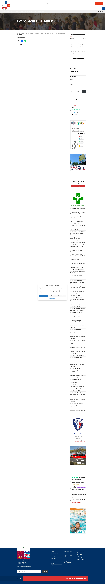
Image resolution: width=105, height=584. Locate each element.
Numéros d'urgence (81, 557)
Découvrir (43, 3)
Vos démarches (74, 71)
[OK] (84, 91)
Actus (15, 3)
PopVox (99, 4)
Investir (50, 3)
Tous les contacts (81, 551)
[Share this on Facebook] (22, 41)
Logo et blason (80, 556)
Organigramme (80, 552)
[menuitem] (28, 3)
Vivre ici (35, 3)
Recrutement (80, 554)
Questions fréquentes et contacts (40, 11)
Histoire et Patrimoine (60, 3)
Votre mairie (28, 3)
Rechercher (45, 571)
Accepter (43, 295)
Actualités (73, 68)
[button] (103, 8)
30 (78, 53)
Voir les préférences (61, 295)
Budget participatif (28, 11)
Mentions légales (80, 559)
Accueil (18, 17)
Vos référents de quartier (18, 11)
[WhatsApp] (25, 41)
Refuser (52, 295)
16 (78, 49)
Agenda (21, 3)
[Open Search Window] (102, 12)
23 (78, 51)
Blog (71, 84)
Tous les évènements (78, 58)
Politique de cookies (52, 298)
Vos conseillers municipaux (7, 11)
